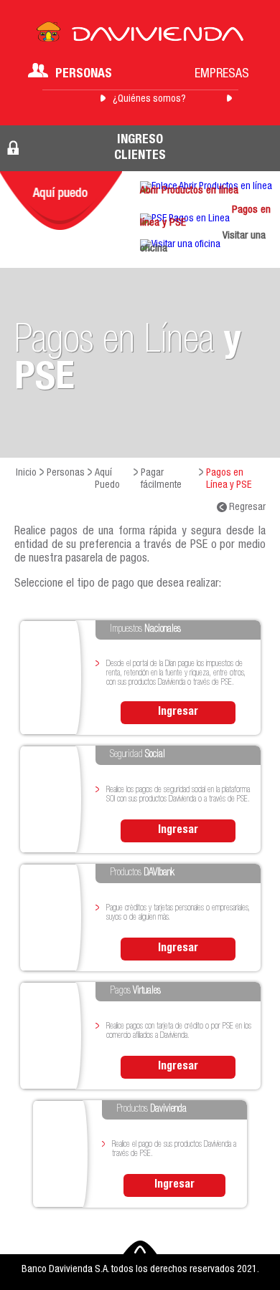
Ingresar (178, 712)
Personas (83, 74)
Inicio (26, 473)
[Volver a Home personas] (140, 36)
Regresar (246, 508)
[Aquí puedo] (61, 200)
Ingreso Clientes (140, 148)
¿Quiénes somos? (149, 100)
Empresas (222, 74)
